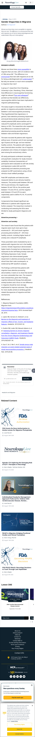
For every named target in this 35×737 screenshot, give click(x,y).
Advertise (17, 639)
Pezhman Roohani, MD (19, 467)
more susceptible (23, 69)
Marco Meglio (8, 572)
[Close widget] (32, 685)
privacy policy (6, 383)
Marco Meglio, (8, 467)
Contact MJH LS (17, 641)
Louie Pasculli (8, 433)
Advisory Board (17, 633)
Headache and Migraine (8, 392)
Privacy (17, 646)
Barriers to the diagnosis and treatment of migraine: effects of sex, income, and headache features (17, 321)
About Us (17, 631)
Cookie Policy (14, 721)
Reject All (19, 729)
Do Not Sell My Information (17, 642)
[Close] (32, 705)
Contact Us (17, 637)
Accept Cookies (19, 734)
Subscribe (26, 378)
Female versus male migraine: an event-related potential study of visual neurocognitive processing (17, 346)
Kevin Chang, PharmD (10, 537)
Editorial (17, 635)
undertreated (27, 79)
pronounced (5, 77)
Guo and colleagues (21, 95)
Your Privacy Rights (17, 648)
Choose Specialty (15, 7)
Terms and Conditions (17, 644)
